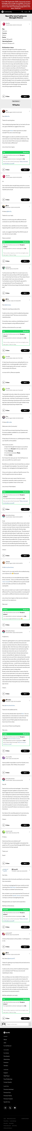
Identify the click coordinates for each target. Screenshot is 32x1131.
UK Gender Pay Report (8, 1128)
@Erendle (9, 422)
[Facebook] (15, 1108)
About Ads (6, 1123)
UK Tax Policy (14, 1125)
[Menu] (29, 12)
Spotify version (16, 895)
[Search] (22, 12)
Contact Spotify (8, 1082)
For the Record (7, 1046)
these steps (19, 6)
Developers (7, 1056)
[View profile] (3, 24)
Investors (6, 1062)
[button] (29, 24)
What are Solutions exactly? (14, 738)
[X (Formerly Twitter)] (10, 1108)
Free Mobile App (8, 1079)
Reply (25, 96)
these (11, 130)
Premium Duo (7, 1092)
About (5, 1039)
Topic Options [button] (15, 101)
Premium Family (8, 1095)
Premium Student (8, 1099)
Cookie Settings (13, 1121)
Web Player (13, 887)
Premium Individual (8, 1089)
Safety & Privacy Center (11, 1118)
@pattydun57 (11, 958)
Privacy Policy (6, 1121)
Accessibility (11, 1123)
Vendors (6, 1065)
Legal (5, 1118)
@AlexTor (7, 116)
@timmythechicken (9, 567)
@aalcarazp (8, 305)
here (23, 713)
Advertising (7, 1059)
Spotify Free (7, 1102)
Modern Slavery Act (7, 1125)
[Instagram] (5, 1108)
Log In (25, 12)
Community (8, 12)
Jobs (5, 1042)
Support (6, 1073)
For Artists (6, 1053)
